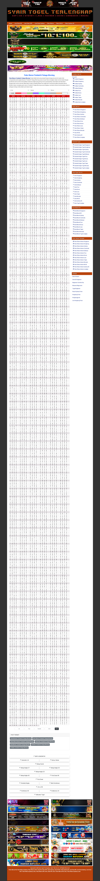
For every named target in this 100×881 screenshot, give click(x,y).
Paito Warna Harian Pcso (80, 253)
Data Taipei (77, 194)
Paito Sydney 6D (69, 23)
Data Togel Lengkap (79, 203)
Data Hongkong (78, 178)
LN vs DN (40, 787)
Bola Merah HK (77, 213)
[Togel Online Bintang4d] (28, 836)
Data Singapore (78, 175)
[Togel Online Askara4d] (28, 829)
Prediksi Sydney (78, 83)
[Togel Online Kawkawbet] (28, 816)
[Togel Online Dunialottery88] (71, 822)
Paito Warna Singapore (80, 109)
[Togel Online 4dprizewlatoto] (28, 849)
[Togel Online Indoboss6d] (71, 802)
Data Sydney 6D (78, 201)
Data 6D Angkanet (76, 279)
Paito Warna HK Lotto (41, 871)
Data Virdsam (75, 276)
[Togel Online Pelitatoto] (50, 62)
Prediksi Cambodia (79, 86)
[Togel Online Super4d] (50, 42)
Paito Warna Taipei (79, 128)
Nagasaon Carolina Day (78, 282)
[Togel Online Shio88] (71, 855)
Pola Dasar (40, 779)
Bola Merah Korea (78, 224)
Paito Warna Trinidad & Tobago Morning (39, 75)
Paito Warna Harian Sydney (81, 246)
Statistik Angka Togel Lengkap (81, 168)
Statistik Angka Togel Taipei (81, 163)
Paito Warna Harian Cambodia (81, 248)
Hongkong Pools (76, 294)
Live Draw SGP (28, 23)
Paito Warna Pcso (78, 121)
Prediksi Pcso (77, 90)
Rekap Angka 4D (25, 775)
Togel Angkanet (76, 288)
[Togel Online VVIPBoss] (50, 28)
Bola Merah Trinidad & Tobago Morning (20, 744)
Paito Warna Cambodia (80, 116)
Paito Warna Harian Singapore (81, 241)
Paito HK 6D (59, 23)
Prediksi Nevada (78, 99)
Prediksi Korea (77, 92)
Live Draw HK (18, 23)
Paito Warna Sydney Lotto (29, 871)
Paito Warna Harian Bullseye (81, 250)
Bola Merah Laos (78, 227)
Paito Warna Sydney (79, 114)
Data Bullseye (77, 184)
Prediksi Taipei (77, 97)
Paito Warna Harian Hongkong (81, 243)
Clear (56, 728)
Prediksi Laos (77, 95)
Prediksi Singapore (79, 79)
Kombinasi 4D (25, 791)
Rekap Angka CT (25, 768)
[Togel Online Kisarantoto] (50, 55)
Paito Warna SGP (32, 869)
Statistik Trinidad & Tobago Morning (40, 744)
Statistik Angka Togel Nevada (81, 165)
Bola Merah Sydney (79, 215)
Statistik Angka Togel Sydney (81, 149)
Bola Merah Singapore (79, 210)
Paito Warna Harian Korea (80, 255)
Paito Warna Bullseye (79, 119)
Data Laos (76, 191)
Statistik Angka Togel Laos (80, 161)
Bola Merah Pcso (78, 222)
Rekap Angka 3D (55, 768)
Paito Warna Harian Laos (80, 257)
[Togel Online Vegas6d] (28, 822)
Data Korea (77, 189)
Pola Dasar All (55, 775)
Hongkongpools (76, 297)
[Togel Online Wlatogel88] (28, 842)
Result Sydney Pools (77, 291)
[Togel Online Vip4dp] (71, 816)
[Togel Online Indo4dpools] (28, 862)
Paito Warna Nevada (79, 130)
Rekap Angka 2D (40, 771)
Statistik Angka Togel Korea (81, 158)
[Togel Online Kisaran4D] (50, 48)
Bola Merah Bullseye (79, 220)
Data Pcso (76, 187)
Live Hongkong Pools (77, 300)
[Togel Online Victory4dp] (28, 809)
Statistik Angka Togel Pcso (80, 156)
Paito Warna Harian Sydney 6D (81, 266)
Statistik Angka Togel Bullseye (81, 154)
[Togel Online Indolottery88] (71, 836)
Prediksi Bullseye (78, 88)
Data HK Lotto (51, 871)
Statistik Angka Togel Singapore (82, 145)
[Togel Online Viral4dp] (50, 68)
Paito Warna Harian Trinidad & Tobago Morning (22, 741)
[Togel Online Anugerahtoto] (71, 829)
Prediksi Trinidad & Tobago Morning (19, 747)
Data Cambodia (78, 182)
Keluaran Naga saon (77, 285)
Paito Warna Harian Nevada (81, 262)
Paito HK (74, 77)
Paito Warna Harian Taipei (80, 260)
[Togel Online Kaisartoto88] (28, 855)
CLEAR (12, 93)
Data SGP (44, 869)
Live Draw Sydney (40, 23)
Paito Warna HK (13, 869)
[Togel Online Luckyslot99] (71, 809)
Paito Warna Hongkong (80, 112)
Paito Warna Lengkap (79, 137)
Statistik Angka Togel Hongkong (82, 147)
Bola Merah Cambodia (79, 217)
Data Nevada (77, 196)
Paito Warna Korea (78, 123)
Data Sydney (77, 180)
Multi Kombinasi (55, 783)
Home (10, 23)
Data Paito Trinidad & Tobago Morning (44, 741)
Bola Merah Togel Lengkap (80, 233)
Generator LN (25, 760)
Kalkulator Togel (40, 794)
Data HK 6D (77, 198)
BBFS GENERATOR (40, 756)
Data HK (40, 869)
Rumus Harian (55, 760)
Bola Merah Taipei (78, 229)
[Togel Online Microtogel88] (28, 802)
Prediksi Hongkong (78, 81)
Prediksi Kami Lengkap (79, 102)
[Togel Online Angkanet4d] (71, 842)
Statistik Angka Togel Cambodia (82, 151)
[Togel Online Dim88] (50, 35)
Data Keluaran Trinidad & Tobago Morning (21, 738)
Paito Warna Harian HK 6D (80, 264)
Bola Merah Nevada (79, 231)
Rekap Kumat (40, 764)
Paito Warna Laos (78, 125)
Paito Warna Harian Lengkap (81, 269)
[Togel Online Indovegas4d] (71, 862)
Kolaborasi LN (55, 791)
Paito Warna (50, 23)
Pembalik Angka (24, 783)
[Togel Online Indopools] (71, 849)
